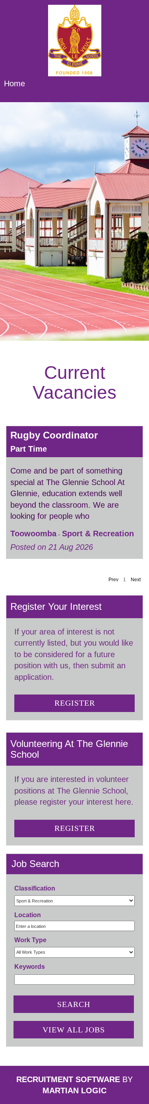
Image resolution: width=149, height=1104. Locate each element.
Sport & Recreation (98, 533)
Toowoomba (33, 533)
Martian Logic (74, 1090)
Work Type (30, 940)
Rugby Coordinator (54, 435)
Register (74, 702)
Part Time (28, 448)
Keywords (29, 966)
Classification (34, 888)
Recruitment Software (68, 1079)
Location (27, 915)
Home (14, 83)
